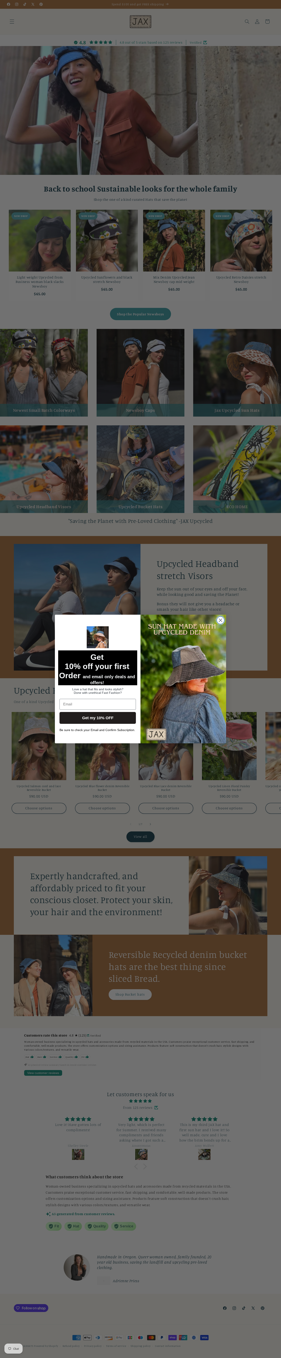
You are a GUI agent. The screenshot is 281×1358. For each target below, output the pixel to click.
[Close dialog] (220, 620)
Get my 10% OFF (97, 718)
